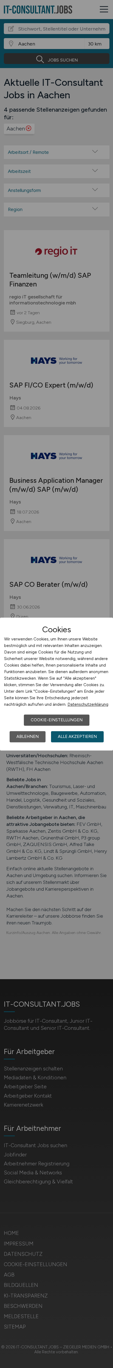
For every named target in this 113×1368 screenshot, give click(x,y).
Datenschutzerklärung (87, 704)
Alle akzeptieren (77, 736)
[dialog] (56, 684)
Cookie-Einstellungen (57, 719)
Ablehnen (27, 736)
